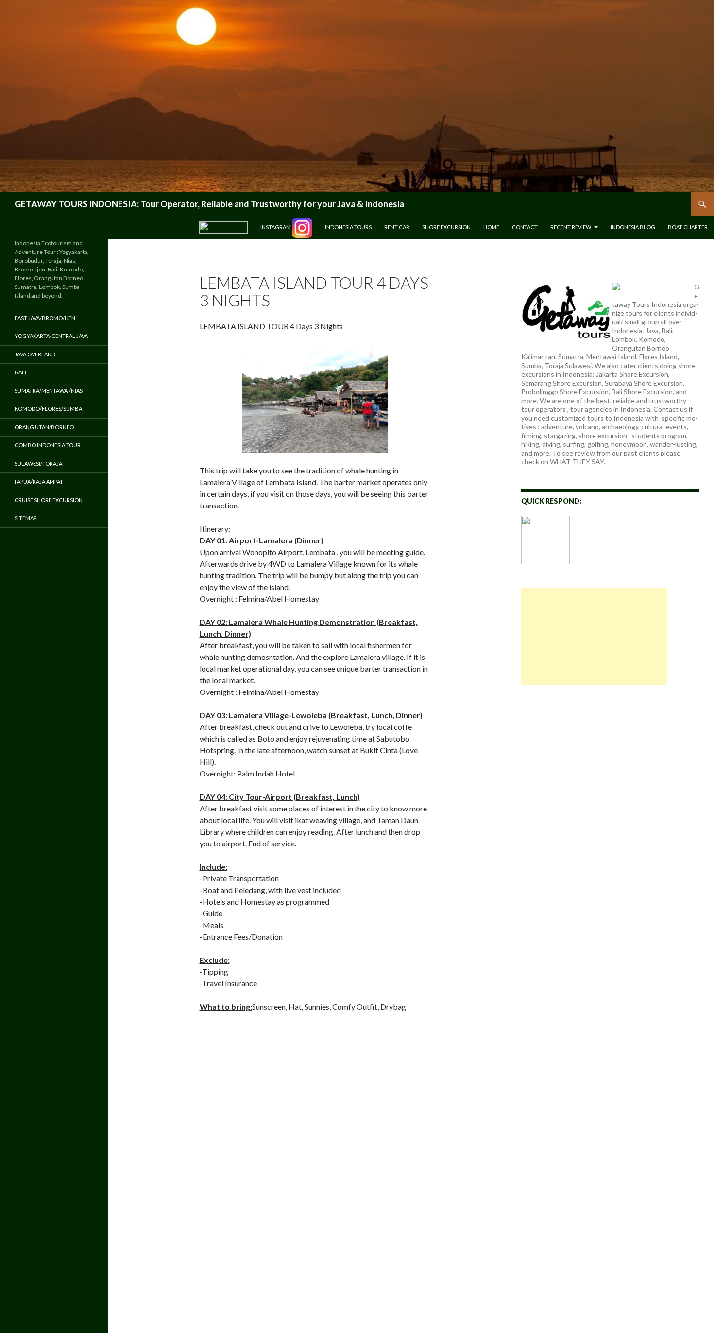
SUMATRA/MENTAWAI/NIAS (49, 391)
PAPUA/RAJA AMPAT (39, 481)
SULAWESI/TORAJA (38, 463)
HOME (491, 227)
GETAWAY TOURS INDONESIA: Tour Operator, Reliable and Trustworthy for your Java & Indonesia (209, 204)
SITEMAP (25, 518)
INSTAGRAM (276, 227)
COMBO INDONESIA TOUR (48, 445)
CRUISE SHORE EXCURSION (49, 500)
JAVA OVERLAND (35, 354)
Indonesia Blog (633, 227)
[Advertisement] (594, 636)
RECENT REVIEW (570, 227)
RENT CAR (396, 227)
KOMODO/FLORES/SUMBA (48, 408)
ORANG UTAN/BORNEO (44, 427)
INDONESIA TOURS (348, 227)
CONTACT (525, 227)
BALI (20, 372)
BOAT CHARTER (688, 227)
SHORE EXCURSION (446, 227)
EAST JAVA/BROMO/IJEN (45, 318)
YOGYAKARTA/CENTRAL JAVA (51, 336)
